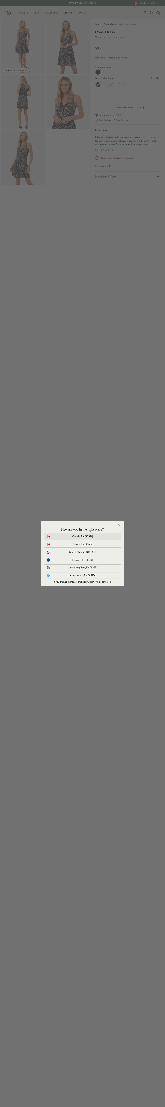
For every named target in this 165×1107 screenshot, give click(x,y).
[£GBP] (82, 567)
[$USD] (82, 552)
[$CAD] (82, 536)
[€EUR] (82, 560)
